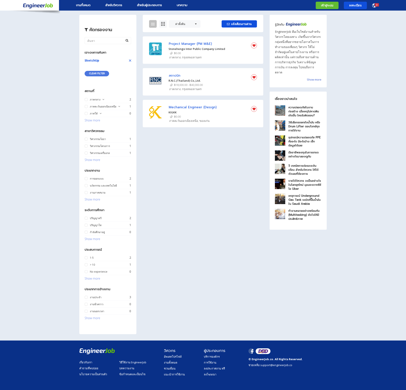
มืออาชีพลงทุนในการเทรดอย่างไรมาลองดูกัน (303, 154)
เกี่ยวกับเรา (85, 362)
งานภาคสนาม (98, 192)
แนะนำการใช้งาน (174, 374)
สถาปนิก (174, 75)
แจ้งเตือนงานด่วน (241, 24)
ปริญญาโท (96, 225)
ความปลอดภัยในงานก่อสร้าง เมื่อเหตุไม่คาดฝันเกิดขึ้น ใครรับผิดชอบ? (303, 111)
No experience (98, 271)
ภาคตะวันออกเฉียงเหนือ (103, 106)
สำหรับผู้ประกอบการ (149, 5)
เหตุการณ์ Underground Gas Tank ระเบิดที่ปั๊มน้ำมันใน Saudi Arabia (304, 200)
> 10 (92, 264)
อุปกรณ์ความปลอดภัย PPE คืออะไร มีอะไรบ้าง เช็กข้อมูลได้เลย (304, 141)
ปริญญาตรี (96, 218)
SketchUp (92, 60)
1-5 (92, 258)
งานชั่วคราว (96, 304)
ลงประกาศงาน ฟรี (214, 368)
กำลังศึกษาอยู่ (97, 232)
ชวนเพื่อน (170, 368)
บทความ (182, 5)
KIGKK (173, 112)
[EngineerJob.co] (29, 5)
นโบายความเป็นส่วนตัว (93, 374)
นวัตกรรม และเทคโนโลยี (103, 185)
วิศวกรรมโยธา (98, 139)
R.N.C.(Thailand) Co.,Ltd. (185, 80)
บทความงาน (126, 368)
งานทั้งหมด (83, 5)
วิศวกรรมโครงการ (100, 146)
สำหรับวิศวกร (113, 5)
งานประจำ (96, 297)
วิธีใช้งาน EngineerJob (132, 362)
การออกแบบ (97, 178)
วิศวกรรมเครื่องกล (100, 153)
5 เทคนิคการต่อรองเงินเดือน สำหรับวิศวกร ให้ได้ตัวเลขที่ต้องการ (303, 170)
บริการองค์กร (212, 356)
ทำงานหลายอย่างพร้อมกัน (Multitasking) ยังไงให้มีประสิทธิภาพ (304, 215)
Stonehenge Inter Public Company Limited (197, 49)
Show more (92, 120)
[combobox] (184, 24)
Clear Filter (97, 73)
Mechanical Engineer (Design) (193, 107)
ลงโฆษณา (210, 374)
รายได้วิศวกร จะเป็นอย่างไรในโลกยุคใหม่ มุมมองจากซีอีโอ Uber (304, 185)
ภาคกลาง (95, 99)
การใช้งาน (210, 362)
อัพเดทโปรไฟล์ (173, 356)
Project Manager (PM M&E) (190, 44)
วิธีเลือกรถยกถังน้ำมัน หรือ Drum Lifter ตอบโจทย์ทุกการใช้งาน (304, 126)
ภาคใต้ (94, 113)
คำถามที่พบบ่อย (88, 368)
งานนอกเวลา (97, 311)
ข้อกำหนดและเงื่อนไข (132, 374)
